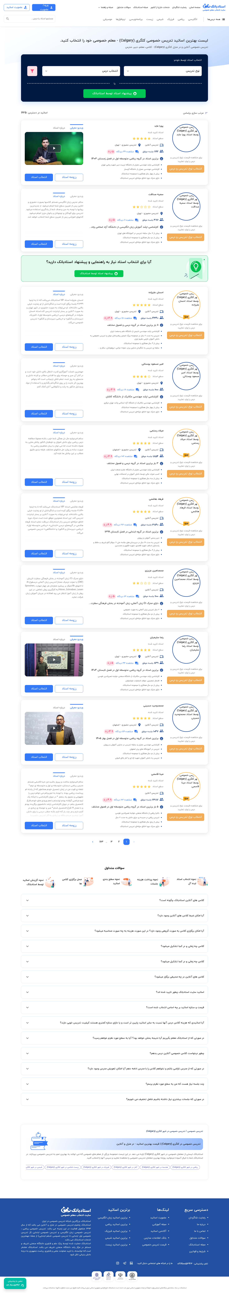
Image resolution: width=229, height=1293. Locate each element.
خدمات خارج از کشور (160, 7)
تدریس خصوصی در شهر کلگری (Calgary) (165, 1131)
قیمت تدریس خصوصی (154, 1244)
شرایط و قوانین (197, 1251)
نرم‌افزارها (120, 19)
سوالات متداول (124, 7)
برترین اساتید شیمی (116, 1238)
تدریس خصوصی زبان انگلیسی (75, 1232)
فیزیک (170, 19)
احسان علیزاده (156, 292)
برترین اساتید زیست (116, 1244)
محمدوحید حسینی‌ (153, 705)
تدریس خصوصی (195, 1131)
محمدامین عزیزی (154, 570)
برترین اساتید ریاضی (116, 1224)
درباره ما (201, 1224)
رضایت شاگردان (179, 7)
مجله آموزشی (159, 1224)
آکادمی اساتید (158, 1231)
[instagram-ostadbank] (117, 1265)
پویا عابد (158, 126)
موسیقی (107, 19)
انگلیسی (192, 19)
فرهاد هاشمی (156, 499)
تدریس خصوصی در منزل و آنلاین (57, 1225)
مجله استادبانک (140, 7)
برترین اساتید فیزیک (116, 1231)
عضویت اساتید (158, 1217)
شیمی (160, 19)
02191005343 (184, 1264)
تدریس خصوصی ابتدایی (44, 1232)
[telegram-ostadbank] (124, 1265)
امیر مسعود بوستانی (152, 364)
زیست (149, 19)
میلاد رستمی (156, 430)
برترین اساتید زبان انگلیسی (112, 1217)
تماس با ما (199, 1231)
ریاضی (181, 19)
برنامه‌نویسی (136, 19)
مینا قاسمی (157, 774)
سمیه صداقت (155, 194)
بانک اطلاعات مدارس (155, 1238)
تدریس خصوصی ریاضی (34, 1228)
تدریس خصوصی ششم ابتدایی (53, 1236)
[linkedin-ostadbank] (131, 1265)
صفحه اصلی (194, 7)
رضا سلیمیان (156, 637)
